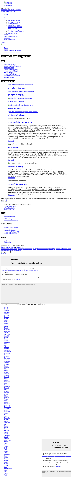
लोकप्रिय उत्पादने (5, 247)
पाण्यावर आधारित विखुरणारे (14, 25)
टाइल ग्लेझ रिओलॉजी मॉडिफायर (16, 31)
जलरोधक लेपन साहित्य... (15, 108)
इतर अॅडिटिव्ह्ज (12, 28)
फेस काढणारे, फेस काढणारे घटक (17, 184)
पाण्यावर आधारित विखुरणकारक (12, 52)
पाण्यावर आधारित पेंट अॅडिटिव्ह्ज (12, 50)
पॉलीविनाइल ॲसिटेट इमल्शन (25, 249)
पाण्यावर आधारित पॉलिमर (10, 233)
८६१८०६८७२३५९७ (9, 208)
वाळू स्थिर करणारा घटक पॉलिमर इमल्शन (11, 250)
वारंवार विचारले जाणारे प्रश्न (11, 36)
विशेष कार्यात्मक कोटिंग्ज (14, 20)
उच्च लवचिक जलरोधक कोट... (16, 88)
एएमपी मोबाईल (19, 247)
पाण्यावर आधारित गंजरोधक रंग (63, 249)
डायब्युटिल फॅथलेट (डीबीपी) (11, 227)
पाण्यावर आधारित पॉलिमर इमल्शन (16, 22)
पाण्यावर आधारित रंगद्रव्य (14, 30)
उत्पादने (6, 19)
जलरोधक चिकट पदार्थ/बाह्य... (16, 102)
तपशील (13, 141)
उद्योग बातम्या (7, 242)
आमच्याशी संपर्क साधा (9, 39)
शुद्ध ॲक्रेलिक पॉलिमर (38, 249)
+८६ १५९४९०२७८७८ (10, 206)
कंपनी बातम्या (7, 241)
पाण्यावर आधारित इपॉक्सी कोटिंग (9, 249)
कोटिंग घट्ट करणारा (13, 23)
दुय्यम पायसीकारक (8, 229)
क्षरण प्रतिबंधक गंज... (14, 147)
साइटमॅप (13, 247)
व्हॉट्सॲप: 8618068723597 (8, 11)
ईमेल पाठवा (3, 253)
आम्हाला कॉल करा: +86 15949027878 (11, 10)
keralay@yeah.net (9, 209)
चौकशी (9, 141)
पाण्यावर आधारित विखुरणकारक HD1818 (20, 122)
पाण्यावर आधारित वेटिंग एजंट (15, 27)
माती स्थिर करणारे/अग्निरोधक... (17, 115)
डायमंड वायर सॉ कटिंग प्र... (16, 166)
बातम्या (6, 35)
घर (5, 17)
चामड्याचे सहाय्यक (12, 33)
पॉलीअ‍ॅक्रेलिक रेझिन (49, 249)
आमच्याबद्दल (7, 38)
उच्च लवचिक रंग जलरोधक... (16, 95)
